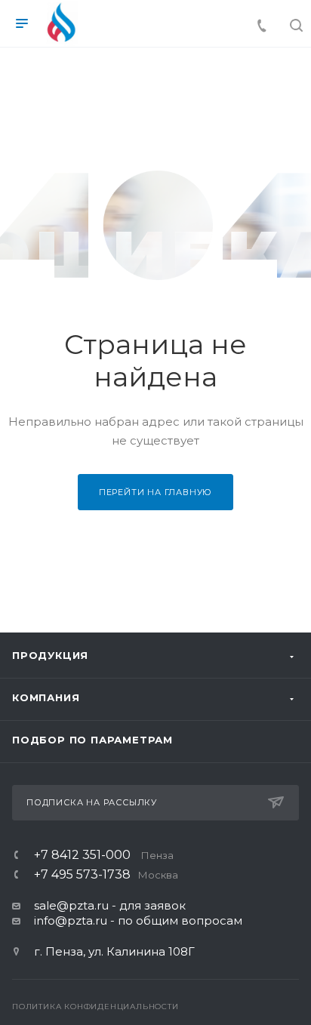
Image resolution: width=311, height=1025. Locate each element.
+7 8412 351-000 (104, 855)
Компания (45, 697)
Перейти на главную (155, 492)
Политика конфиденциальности (95, 1006)
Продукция (50, 655)
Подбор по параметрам (92, 740)
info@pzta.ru (70, 920)
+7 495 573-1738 (106, 875)
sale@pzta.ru (71, 905)
